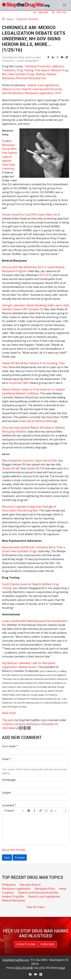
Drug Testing (25, 70)
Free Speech (42, 70)
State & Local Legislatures (43, 85)
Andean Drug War (13, 896)
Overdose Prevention (38, 66)
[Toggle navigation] (64, 5)
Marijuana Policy (45, 888)
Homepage (9, 780)
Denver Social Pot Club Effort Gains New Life (29, 214)
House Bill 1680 (18, 383)
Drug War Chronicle (27, 19)
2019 (45, 275)
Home (9, 19)
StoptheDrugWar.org (15, 960)
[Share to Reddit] (57, 57)
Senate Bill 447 (11, 468)
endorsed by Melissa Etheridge (38, 421)
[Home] (25, 5)
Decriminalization (13, 93)
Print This (61, 12)
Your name (9, 746)
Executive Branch (30, 884)
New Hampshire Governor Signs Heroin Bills (29, 460)
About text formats (14, 850)
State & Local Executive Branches (41, 89)
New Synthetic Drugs (21, 74)
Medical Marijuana (13, 900)
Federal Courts (11, 89)
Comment (8, 805)
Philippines (9, 884)
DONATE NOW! (26, 944)
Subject (6, 792)
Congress (8, 892)
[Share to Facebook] (48, 57)
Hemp (62, 888)
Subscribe (42, 12)
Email (5, 759)
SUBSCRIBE (47, 944)
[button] (66, 57)
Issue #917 (32, 60)
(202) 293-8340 (24, 968)
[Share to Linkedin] (52, 57)
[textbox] (35, 829)
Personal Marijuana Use (31, 78)
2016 (58, 93)
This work (8, 720)
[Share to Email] (62, 57)
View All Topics (35, 907)
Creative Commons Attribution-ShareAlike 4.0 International (30, 726)
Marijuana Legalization (39, 93)
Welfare (41, 74)
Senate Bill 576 (35, 468)
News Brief (9, 713)
